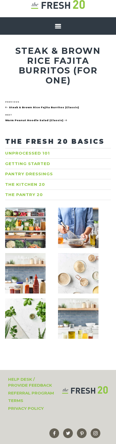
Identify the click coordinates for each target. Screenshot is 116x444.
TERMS (15, 400)
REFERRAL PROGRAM (31, 393)
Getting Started (27, 163)
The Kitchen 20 (25, 184)
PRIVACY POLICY (26, 408)
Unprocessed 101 (27, 153)
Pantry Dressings (29, 173)
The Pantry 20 (24, 194)
